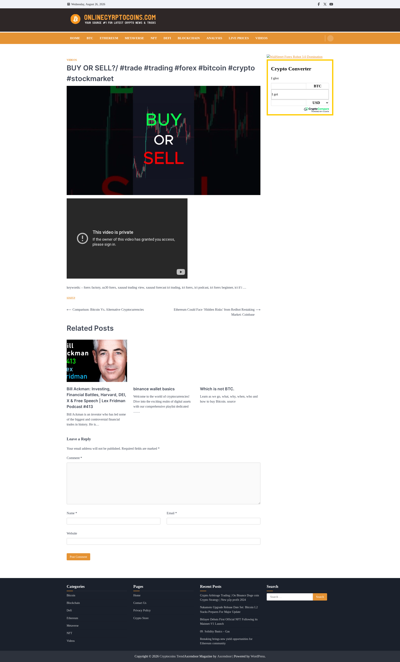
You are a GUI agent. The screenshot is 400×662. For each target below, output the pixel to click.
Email (172, 513)
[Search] (330, 38)
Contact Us (139, 602)
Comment (74, 458)
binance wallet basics (154, 389)
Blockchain (189, 38)
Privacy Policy (142, 610)
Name (72, 513)
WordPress (258, 656)
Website (72, 533)
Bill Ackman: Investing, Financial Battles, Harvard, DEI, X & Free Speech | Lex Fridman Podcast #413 (96, 398)
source (71, 297)
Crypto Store (141, 618)
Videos (261, 38)
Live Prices (239, 38)
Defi (167, 38)
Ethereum (109, 38)
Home (75, 38)
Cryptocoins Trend (172, 656)
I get (275, 94)
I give (275, 78)
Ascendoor (224, 656)
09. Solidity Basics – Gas (215, 631)
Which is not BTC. (217, 389)
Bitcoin (71, 595)
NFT (154, 38)
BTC (90, 38)
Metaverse (134, 38)
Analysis (214, 38)
